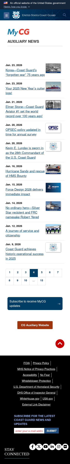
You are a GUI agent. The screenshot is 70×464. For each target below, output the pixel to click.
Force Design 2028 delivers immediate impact (24, 191)
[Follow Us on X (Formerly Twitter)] (39, 447)
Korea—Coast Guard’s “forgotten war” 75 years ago (25, 72)
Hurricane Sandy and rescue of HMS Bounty (25, 173)
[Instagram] (58, 447)
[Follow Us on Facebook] (32, 447)
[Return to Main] (59, 346)
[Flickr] (65, 447)
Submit (51, 431)
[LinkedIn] (52, 447)
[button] (17, 7)
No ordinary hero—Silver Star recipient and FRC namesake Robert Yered (23, 212)
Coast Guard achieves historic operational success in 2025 (24, 253)
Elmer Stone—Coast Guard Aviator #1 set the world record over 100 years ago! (24, 111)
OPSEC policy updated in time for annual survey (23, 131)
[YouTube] (45, 447)
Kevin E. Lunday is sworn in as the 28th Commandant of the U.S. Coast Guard (25, 152)
